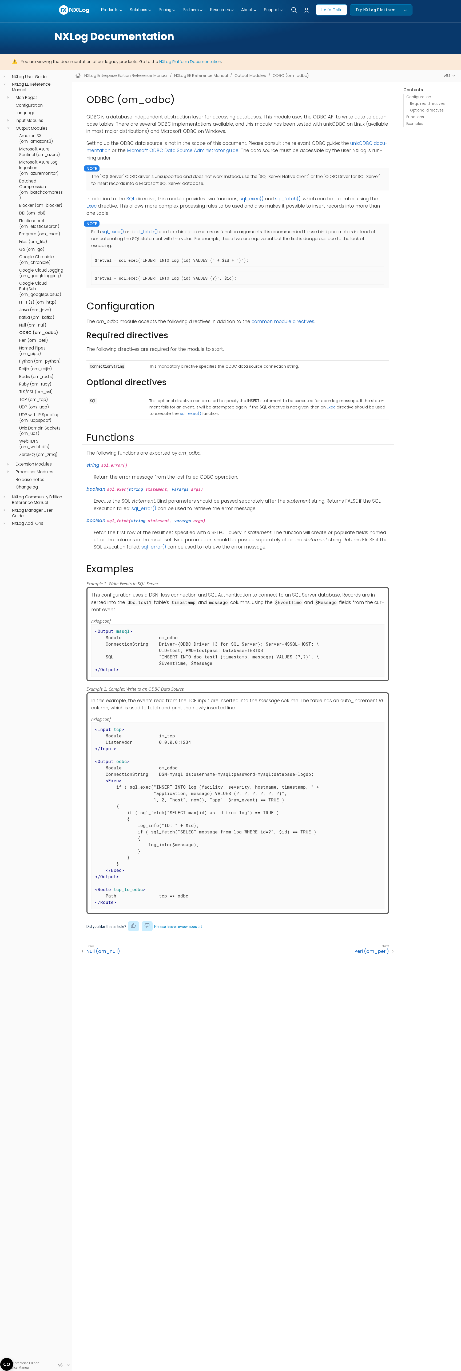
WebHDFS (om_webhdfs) (34, 444)
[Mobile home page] (78, 76)
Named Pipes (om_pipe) (32, 350)
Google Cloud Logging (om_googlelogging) (41, 273)
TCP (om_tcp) (33, 399)
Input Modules (29, 120)
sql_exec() (252, 199)
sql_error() (144, 508)
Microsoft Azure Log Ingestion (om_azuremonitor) (38, 168)
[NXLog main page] (74, 10)
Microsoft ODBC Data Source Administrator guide (183, 150)
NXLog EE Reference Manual (31, 87)
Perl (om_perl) (33, 340)
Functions (415, 117)
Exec (91, 206)
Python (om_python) (40, 361)
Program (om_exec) (39, 234)
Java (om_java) (35, 309)
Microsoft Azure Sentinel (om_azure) (39, 151)
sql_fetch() (288, 199)
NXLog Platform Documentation (190, 61)
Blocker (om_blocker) (40, 205)
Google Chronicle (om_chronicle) (36, 259)
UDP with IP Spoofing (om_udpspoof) (39, 417)
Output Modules (31, 128)
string (93, 465)
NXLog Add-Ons (27, 523)
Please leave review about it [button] (178, 926)
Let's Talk (331, 10)
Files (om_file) (33, 241)
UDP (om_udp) (34, 407)
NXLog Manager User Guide (32, 512)
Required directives (427, 103)
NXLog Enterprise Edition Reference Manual (126, 75)
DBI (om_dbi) (32, 213)
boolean (95, 489)
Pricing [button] (164, 9)
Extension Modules (34, 464)
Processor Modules (34, 472)
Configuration (29, 105)
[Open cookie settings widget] (6, 1364)
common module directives (283, 321)
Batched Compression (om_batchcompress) (41, 189)
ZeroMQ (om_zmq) (38, 454)
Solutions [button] (138, 9)
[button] (308, 10)
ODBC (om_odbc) (38, 332)
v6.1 (447, 75)
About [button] (247, 9)
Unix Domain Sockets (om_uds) (40, 430)
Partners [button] (190, 9)
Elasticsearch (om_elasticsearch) (39, 223)
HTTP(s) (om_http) (37, 302)
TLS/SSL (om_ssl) (36, 392)
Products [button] (109, 9)
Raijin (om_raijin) (35, 369)
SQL (130, 199)
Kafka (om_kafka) (36, 317)
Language (25, 113)
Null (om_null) (32, 325)
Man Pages (27, 97)
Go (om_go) (31, 249)
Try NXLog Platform (375, 10)
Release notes (30, 479)
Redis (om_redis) (36, 376)
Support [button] (271, 9)
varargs (180, 489)
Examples (414, 123)
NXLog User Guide (29, 77)
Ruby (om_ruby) (35, 384)
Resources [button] (220, 9)
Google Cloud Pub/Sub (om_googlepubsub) (40, 289)
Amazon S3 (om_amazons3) (36, 138)
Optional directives (427, 110)
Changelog (27, 487)
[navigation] (4, 77)
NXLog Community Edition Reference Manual (37, 499)
